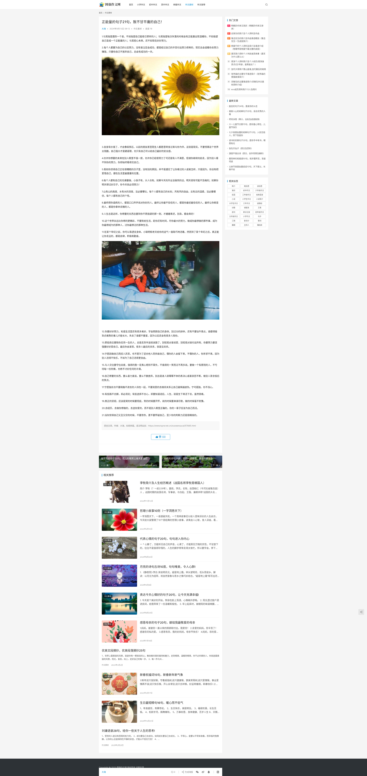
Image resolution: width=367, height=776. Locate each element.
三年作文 (246, 203)
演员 (233, 190)
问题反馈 (140, 767)
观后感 (246, 186)
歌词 (259, 221)
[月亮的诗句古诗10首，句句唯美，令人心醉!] (119, 576)
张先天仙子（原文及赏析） (241, 148)
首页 (131, 4)
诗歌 (233, 208)
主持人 (246, 225)
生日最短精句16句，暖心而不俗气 (161, 703)
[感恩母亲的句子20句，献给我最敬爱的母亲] (119, 631)
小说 (233, 199)
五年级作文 (233, 216)
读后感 (259, 186)
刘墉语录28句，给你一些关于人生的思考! (128, 731)
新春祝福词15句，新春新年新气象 (161, 675)
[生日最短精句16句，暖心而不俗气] (119, 712)
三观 (233, 221)
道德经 (259, 203)
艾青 (259, 208)
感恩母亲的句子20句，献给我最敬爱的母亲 (167, 622)
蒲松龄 (259, 225)
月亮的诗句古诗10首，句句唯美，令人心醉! (168, 567)
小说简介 (259, 199)
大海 (104, 28)
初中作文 (153, 4)
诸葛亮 (246, 208)
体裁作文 (177, 4)
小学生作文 (246, 199)
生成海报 (188, 772)
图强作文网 (122, 767)
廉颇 (233, 225)
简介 (233, 186)
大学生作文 (233, 203)
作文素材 (189, 4)
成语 (233, 195)
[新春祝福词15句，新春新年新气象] (119, 684)
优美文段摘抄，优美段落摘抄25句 (123, 650)
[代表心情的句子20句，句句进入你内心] (119, 548)
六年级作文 (259, 190)
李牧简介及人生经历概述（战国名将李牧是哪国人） (173, 483)
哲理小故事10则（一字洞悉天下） (161, 511)
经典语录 (259, 195)
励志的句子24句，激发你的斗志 (243, 106)
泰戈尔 (246, 221)
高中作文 (165, 4)
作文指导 (201, 4)
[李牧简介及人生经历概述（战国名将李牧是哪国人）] (119, 492)
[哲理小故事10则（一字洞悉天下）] (119, 520)
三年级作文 (246, 195)
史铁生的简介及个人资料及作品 (245, 33)
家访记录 (246, 212)
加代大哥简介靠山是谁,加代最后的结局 (248, 69)
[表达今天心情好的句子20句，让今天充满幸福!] (119, 604)
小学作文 (141, 4)
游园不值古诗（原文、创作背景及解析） (247, 153)
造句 (233, 212)
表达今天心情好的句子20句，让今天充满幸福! (169, 594)
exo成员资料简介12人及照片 (244, 89)
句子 (259, 216)
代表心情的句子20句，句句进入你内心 (164, 539)
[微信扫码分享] (197, 772)
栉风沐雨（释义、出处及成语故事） (245, 119)
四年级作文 (259, 212)
